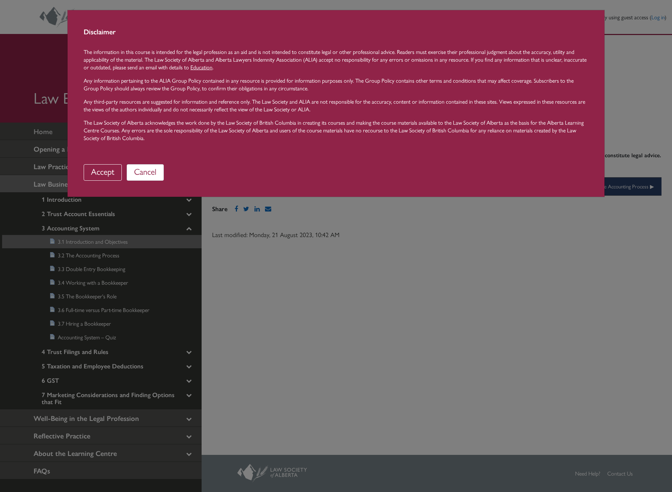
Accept (102, 171)
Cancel (145, 171)
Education (201, 67)
